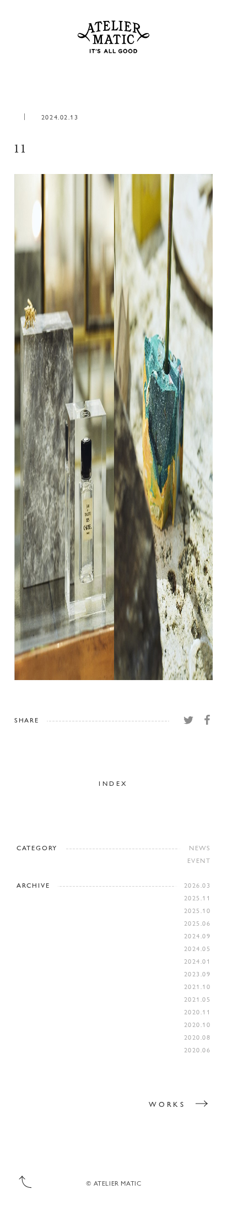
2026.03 (197, 885)
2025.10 (197, 910)
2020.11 (197, 1012)
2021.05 (197, 999)
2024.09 (197, 936)
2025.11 (197, 898)
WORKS (167, 1104)
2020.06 (197, 1050)
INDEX (113, 783)
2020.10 (197, 1024)
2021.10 (197, 986)
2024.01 (197, 961)
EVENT (199, 860)
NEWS (199, 847)
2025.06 (197, 923)
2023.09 (197, 974)
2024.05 (197, 948)
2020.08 (197, 1037)
